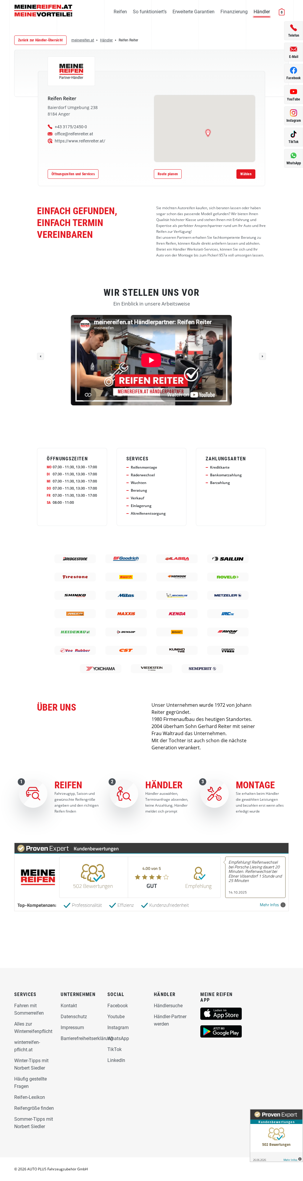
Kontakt (69, 1005)
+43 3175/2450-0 (71, 126)
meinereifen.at (82, 40)
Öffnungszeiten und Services (73, 174)
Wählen (246, 174)
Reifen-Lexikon (29, 1097)
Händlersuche (168, 1005)
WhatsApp (118, 1038)
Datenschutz (74, 1016)
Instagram (118, 1027)
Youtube (116, 1016)
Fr (49, 495)
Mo (49, 467)
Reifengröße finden (34, 1108)
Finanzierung (234, 11)
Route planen (168, 174)
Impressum (72, 1027)
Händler (262, 11)
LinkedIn (116, 1060)
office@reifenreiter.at (74, 133)
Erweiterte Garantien (194, 11)
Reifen (120, 11)
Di (48, 474)
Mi (48, 481)
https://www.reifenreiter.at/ (80, 141)
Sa (49, 503)
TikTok (114, 1049)
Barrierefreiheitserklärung (87, 1038)
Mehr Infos (269, 904)
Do (49, 488)
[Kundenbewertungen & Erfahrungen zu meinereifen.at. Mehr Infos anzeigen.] (276, 1135)
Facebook (117, 1005)
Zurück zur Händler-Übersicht (40, 40)
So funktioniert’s (150, 11)
